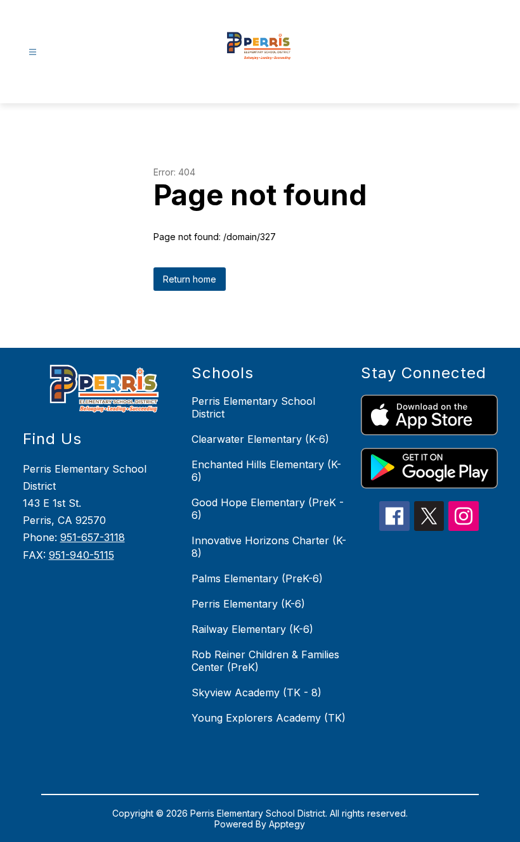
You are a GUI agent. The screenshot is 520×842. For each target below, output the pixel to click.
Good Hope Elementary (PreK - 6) (268, 508)
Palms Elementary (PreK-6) (257, 578)
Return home (189, 279)
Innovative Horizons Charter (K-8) (269, 546)
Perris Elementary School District (253, 407)
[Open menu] (32, 52)
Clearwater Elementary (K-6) (260, 439)
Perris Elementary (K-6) (248, 603)
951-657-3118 (92, 537)
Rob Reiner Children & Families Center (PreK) (265, 660)
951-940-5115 (81, 555)
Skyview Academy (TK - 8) (257, 692)
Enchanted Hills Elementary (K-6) (266, 470)
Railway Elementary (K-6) (252, 629)
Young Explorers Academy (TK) (269, 717)
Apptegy (287, 824)
